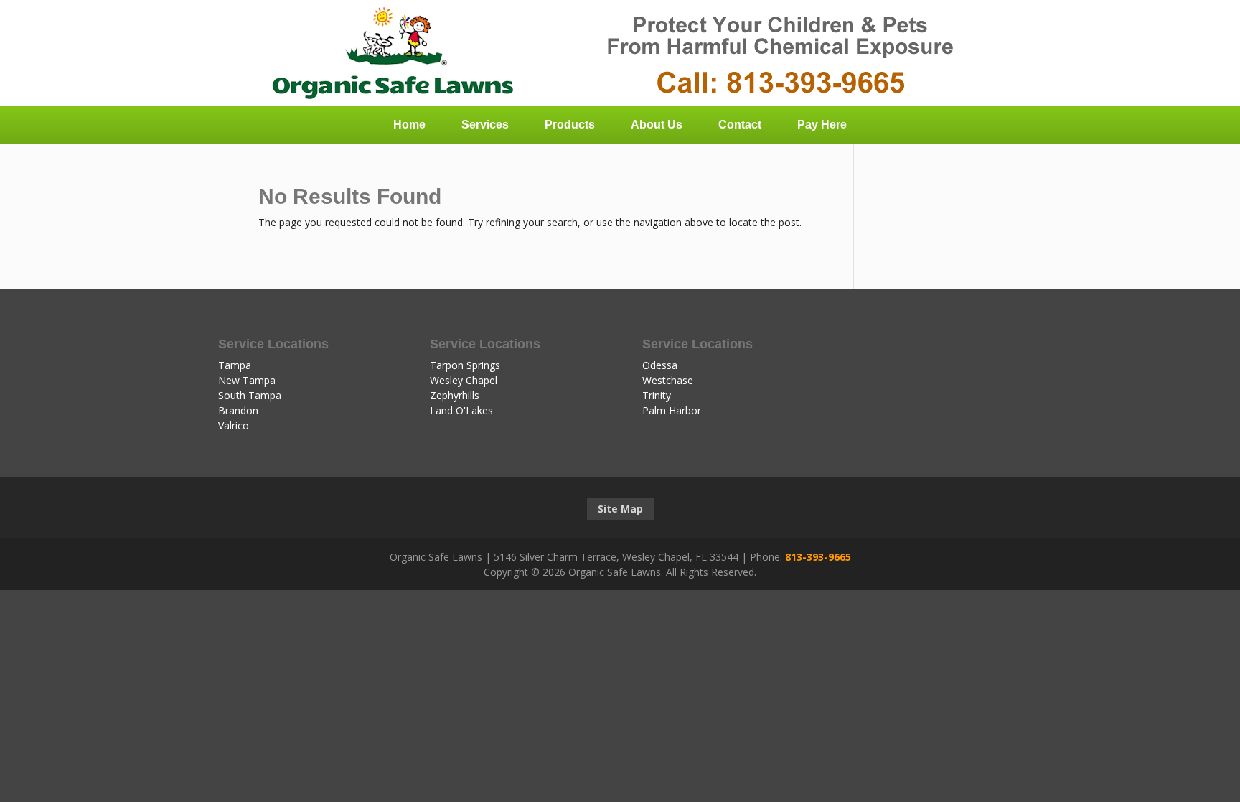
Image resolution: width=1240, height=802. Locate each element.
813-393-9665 (818, 557)
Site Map (620, 509)
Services (485, 124)
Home (409, 124)
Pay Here (822, 124)
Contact (739, 124)
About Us (656, 124)
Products (570, 124)
